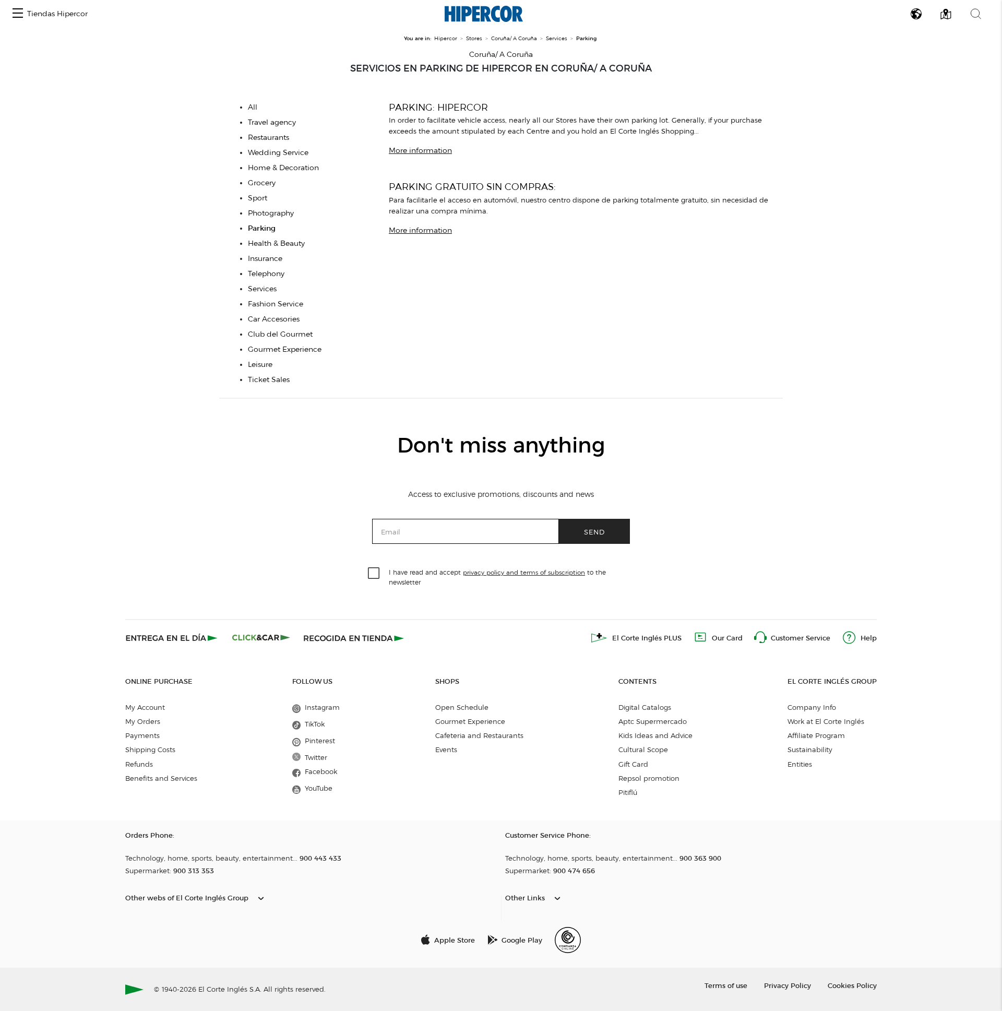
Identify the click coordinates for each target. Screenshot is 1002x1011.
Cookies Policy (852, 985)
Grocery (262, 183)
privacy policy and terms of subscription (524, 572)
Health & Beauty (276, 243)
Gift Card (633, 764)
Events (446, 749)
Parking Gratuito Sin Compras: (472, 186)
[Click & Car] (261, 638)
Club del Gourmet (280, 334)
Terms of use (726, 985)
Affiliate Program (816, 735)
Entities (800, 764)
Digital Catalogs (644, 707)
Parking (262, 228)
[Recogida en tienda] (354, 638)
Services (262, 288)
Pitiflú (627, 792)
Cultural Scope (643, 749)
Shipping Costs (150, 749)
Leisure (260, 364)
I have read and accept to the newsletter (497, 576)
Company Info (812, 707)
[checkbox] (374, 573)
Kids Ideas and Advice (655, 735)
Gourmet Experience (284, 349)
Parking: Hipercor (438, 107)
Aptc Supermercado (652, 721)
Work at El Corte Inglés (826, 721)
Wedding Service (278, 152)
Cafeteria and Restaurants (479, 735)
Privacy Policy (787, 985)
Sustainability (810, 749)
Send (594, 532)
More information (420, 150)
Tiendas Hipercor (57, 13)
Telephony (266, 273)
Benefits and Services (161, 778)
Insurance (265, 258)
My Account (145, 707)
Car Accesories (274, 319)
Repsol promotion (648, 778)
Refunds (139, 764)
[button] (18, 13)
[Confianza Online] (568, 940)
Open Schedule (461, 707)
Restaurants (268, 137)
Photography (271, 213)
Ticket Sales (269, 379)
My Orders (142, 721)
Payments (142, 735)
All (252, 107)
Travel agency (272, 122)
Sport (257, 198)
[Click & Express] (172, 638)
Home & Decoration (283, 167)
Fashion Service (275, 304)
